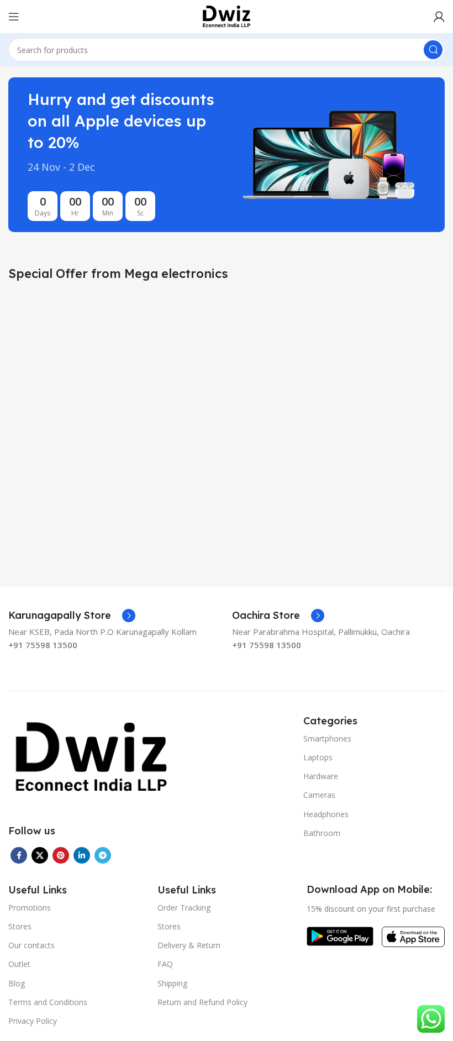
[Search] (433, 49)
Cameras (319, 795)
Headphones (326, 814)
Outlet (19, 964)
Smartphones (327, 738)
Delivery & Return (188, 945)
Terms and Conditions (47, 1002)
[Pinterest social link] (60, 855)
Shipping (172, 983)
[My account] (439, 17)
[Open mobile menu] (14, 17)
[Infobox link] (71, 615)
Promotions (29, 907)
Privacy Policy (32, 1021)
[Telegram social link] (102, 855)
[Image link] (91, 756)
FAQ (165, 964)
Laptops (318, 757)
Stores (19, 926)
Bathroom (321, 833)
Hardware (320, 776)
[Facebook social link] (18, 855)
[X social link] (39, 855)
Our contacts (31, 945)
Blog (16, 983)
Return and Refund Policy (202, 1002)
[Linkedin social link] (81, 855)
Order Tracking (183, 907)
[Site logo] (226, 15)
